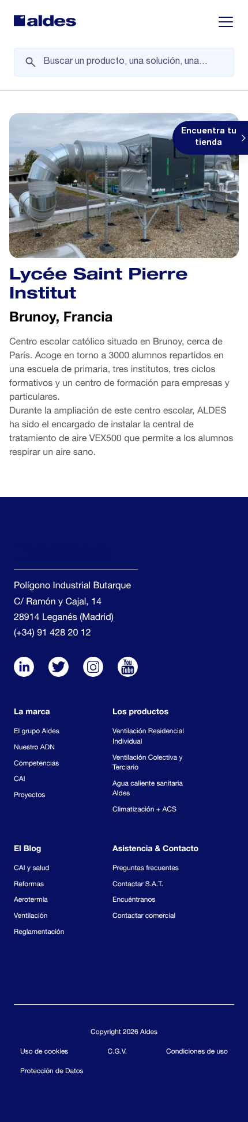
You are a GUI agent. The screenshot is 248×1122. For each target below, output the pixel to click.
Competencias (36, 764)
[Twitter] (58, 668)
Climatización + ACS (144, 810)
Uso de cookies (44, 1052)
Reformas (29, 885)
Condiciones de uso (197, 1052)
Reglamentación (39, 932)
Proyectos (29, 795)
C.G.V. (117, 1052)
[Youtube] (128, 668)
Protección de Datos (52, 1072)
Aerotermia (31, 900)
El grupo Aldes (36, 732)
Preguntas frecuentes (145, 869)
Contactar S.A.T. (137, 885)
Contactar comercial (143, 916)
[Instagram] (93, 668)
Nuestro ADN (34, 748)
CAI (19, 779)
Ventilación (30, 916)
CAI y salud (32, 869)
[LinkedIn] (24, 668)
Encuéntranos (134, 900)
